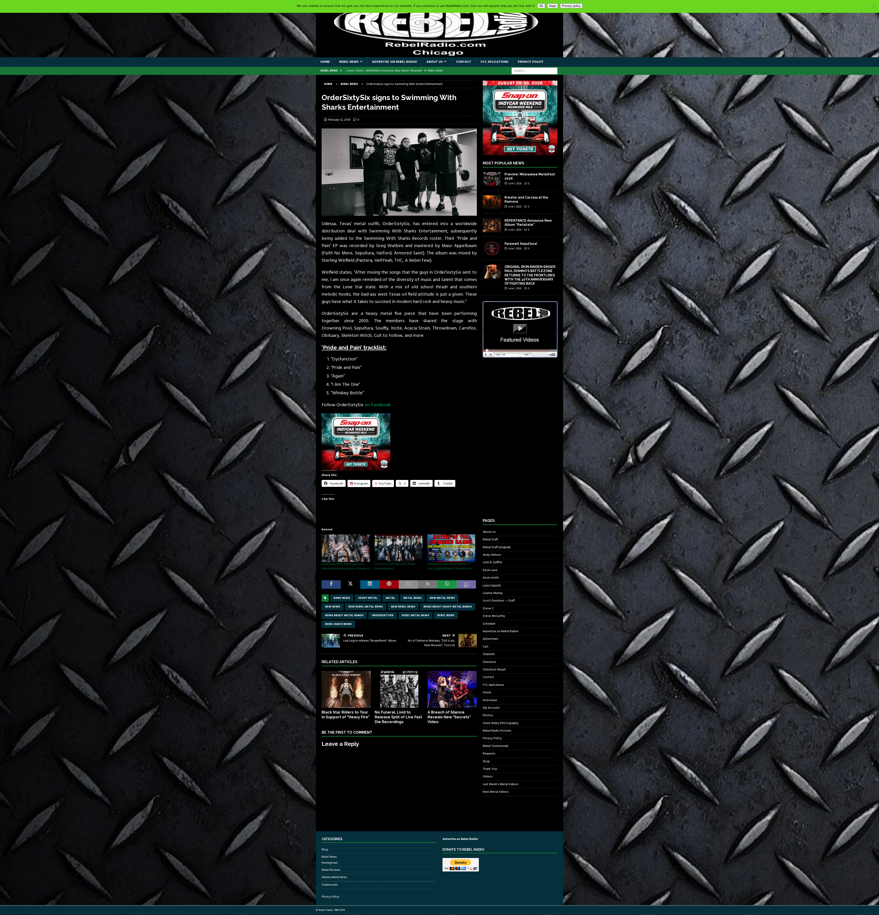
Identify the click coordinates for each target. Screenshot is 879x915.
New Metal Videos (495, 792)
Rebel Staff (490, 539)
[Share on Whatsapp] (447, 584)
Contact (463, 62)
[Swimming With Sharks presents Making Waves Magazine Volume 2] (346, 548)
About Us (434, 62)
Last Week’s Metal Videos (500, 784)
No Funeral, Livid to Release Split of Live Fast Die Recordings (398, 717)
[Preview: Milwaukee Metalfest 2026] (492, 179)
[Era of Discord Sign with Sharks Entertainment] (398, 548)
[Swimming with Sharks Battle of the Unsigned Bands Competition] (451, 548)
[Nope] (873, 6)
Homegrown (330, 863)
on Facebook (378, 405)
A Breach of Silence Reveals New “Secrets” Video (449, 717)
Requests (489, 753)
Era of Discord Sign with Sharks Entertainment (395, 566)
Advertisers (490, 639)
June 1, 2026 (514, 184)
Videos (487, 776)
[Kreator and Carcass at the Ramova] (492, 202)
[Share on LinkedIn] (370, 584)
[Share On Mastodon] (466, 584)
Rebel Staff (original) (496, 547)
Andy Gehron (492, 555)
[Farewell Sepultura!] (492, 248)
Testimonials (330, 884)
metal (390, 598)
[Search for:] (534, 71)
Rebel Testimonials (495, 746)
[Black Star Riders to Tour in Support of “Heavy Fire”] (346, 689)
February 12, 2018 (339, 119)
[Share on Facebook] (331, 584)
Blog (325, 849)
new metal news (442, 598)
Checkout (489, 662)
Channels (489, 654)
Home (325, 62)
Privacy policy (571, 6)
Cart (485, 646)
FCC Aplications (494, 62)
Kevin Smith (491, 577)
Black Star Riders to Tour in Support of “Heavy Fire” (346, 714)
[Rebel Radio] (439, 54)
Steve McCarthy (494, 616)
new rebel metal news (365, 607)
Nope (552, 6)
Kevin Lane (490, 570)
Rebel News (349, 62)
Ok (541, 6)
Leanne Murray (493, 593)
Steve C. (488, 608)
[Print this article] (427, 584)
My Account (491, 708)
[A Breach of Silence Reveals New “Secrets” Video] (452, 689)
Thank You (490, 769)
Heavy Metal (367, 598)
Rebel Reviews (331, 870)
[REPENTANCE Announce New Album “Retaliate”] (492, 225)
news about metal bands (344, 615)
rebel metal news (415, 615)
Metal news (412, 598)
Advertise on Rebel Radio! (394, 62)
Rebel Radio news (338, 624)
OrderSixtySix (382, 615)
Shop (486, 761)
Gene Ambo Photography (500, 723)
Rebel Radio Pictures (497, 730)
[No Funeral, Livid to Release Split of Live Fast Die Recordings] (399, 689)
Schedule (489, 623)
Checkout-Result (494, 669)
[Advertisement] (517, 442)
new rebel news (403, 607)
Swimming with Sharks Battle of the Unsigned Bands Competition (449, 566)
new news (332, 607)
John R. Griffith (492, 562)
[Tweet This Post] (350, 584)
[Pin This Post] (389, 584)
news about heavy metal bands (447, 607)
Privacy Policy (530, 62)
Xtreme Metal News (334, 877)
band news (342, 598)
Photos (488, 715)
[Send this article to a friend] (408, 584)
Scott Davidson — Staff (499, 600)
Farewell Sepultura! (521, 243)
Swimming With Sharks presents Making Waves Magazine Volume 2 (345, 566)
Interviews (490, 700)
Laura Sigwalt (492, 585)
